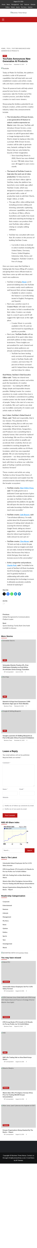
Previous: (16, 617)
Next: (16, 625)
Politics (8, 7)
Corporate (6, 901)
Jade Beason (25, 515)
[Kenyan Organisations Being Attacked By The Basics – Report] (18, 1116)
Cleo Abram (24, 541)
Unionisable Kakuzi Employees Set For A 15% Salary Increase (17, 864)
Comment (6, 763)
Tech (21, 4)
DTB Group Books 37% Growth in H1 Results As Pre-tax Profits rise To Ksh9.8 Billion (18, 870)
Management (15, 4)
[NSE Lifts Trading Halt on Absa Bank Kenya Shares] (18, 1043)
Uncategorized (7, 944)
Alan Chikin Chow (26, 488)
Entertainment (7, 905)
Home (3, 4)
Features (26, 4)
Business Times (8, 64)
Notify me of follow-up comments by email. (19, 805)
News (8, 4)
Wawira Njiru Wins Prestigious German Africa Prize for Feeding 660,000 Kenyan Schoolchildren (18, 882)
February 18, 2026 (19, 706)
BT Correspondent (8, 672)
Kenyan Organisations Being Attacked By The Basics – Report (17, 888)
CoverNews (30, 1158)
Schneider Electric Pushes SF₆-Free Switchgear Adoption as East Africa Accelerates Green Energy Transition (16, 667)
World (13, 7)
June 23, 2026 (19, 672)
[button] (3, 19)
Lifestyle (33, 4)
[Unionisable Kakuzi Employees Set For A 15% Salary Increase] (18, 972)
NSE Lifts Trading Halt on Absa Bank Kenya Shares (16, 876)
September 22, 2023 (19, 64)
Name (5, 789)
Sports (18, 7)
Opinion (30, 7)
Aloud (24, 282)
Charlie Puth (12, 565)
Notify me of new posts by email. (16, 809)
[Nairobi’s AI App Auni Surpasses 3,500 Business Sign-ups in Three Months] (18, 687)
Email (21, 789)
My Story (23, 7)
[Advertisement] (18, 34)
